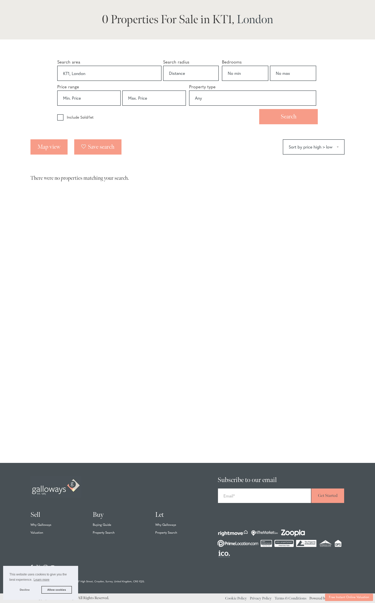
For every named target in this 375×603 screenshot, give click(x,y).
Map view (49, 146)
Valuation (36, 532)
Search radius (176, 62)
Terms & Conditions (290, 598)
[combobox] (109, 73)
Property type (202, 87)
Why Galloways (40, 525)
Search (288, 116)
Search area (68, 62)
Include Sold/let (80, 118)
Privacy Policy (261, 598)
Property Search (104, 532)
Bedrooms (232, 62)
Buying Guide (102, 525)
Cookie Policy (236, 598)
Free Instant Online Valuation (349, 597)
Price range (68, 87)
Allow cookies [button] (56, 589)
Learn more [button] (41, 579)
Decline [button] (25, 589)
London (255, 20)
